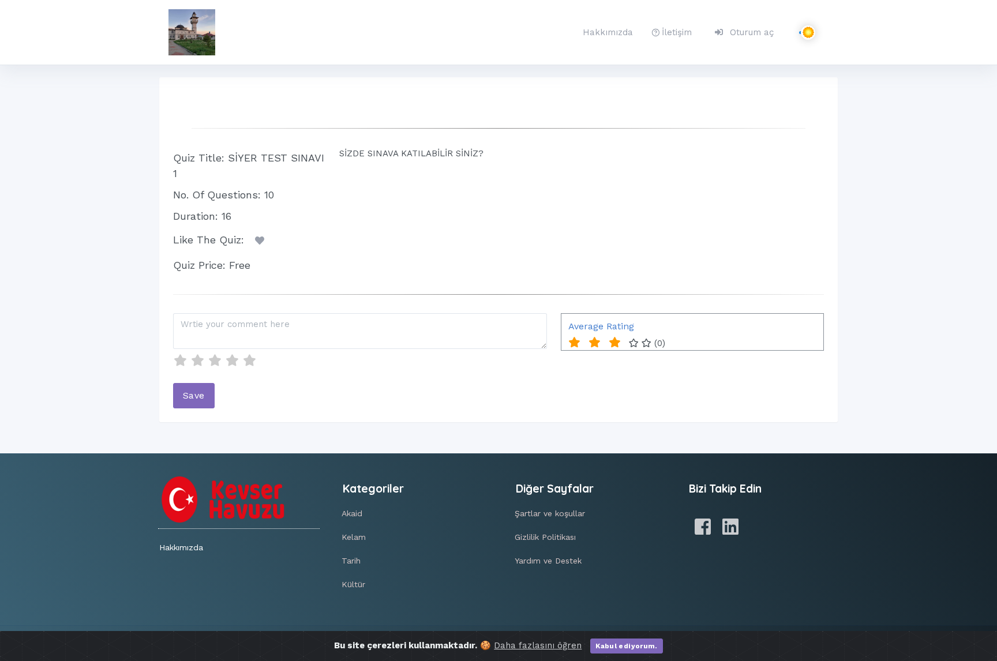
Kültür (353, 584)
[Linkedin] (730, 527)
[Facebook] (703, 527)
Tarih (351, 560)
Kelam (354, 537)
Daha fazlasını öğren (538, 645)
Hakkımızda (608, 32)
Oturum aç (752, 32)
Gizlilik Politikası (545, 537)
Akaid (352, 513)
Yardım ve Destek (548, 560)
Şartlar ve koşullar (550, 513)
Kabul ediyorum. (626, 646)
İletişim (677, 32)
